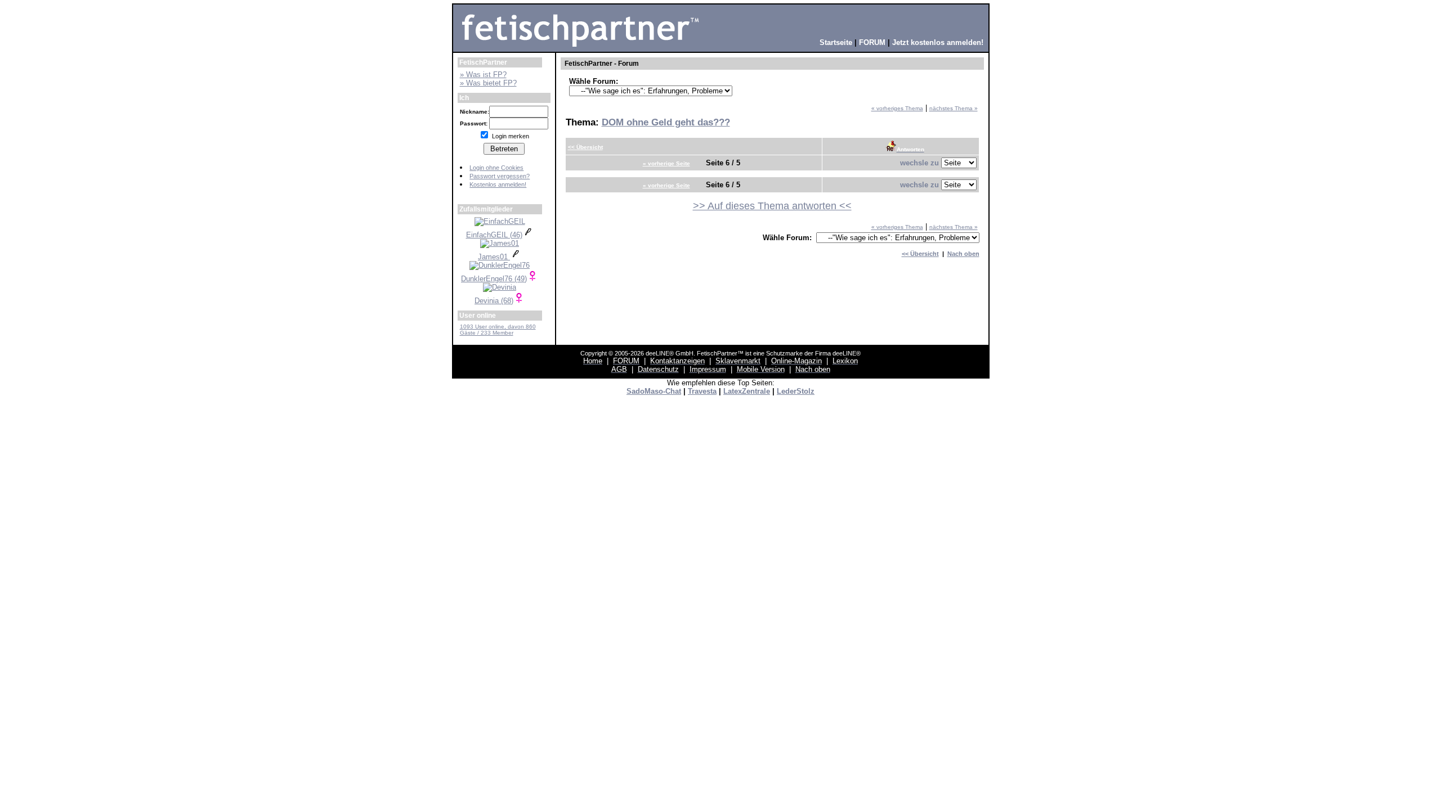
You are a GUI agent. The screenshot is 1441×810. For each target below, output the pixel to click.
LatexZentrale (746, 391)
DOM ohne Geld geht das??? (666, 122)
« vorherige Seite (666, 163)
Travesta (702, 391)
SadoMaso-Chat (653, 391)
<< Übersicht (920, 253)
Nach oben (963, 253)
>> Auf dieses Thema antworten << (772, 206)
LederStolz (796, 391)
